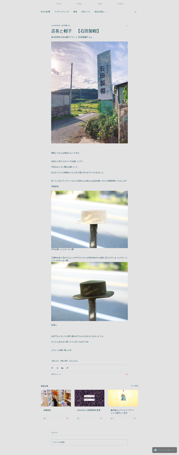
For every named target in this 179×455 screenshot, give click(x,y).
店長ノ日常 (64, 361)
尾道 (75, 12)
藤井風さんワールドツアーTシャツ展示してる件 (122, 411)
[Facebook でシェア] (52, 368)
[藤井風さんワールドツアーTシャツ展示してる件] (123, 398)
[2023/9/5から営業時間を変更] (90, 398)
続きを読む (99, 12)
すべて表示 (134, 386)
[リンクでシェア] (67, 368)
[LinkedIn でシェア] (62, 368)
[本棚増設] (56, 398)
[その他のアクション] (126, 25)
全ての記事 (45, 12)
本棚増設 (47, 410)
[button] (136, 12)
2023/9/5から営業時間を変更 (88, 410)
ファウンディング (61, 12)
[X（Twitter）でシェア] (57, 368)
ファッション (73, 361)
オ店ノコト (86, 12)
